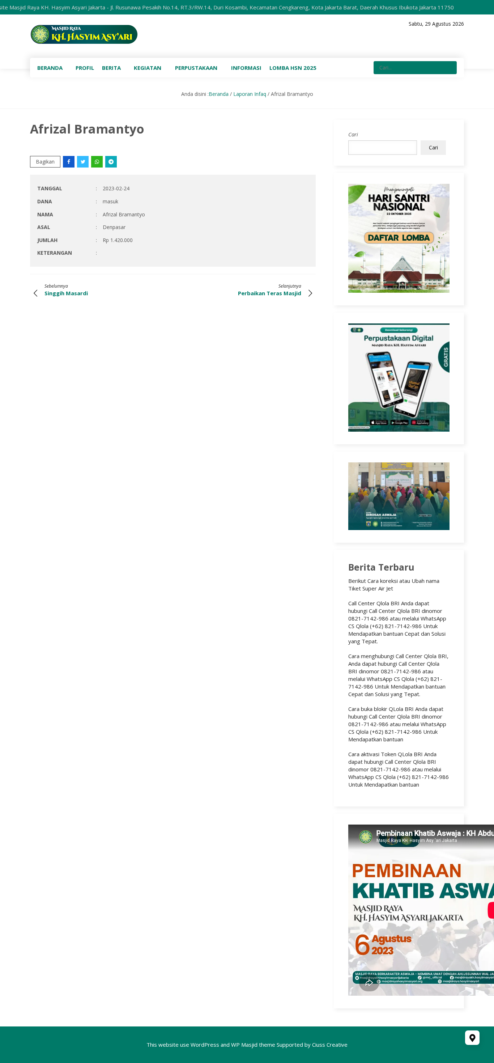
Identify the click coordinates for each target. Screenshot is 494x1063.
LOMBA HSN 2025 (292, 67)
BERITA (111, 67)
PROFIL (85, 67)
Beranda (219, 93)
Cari (353, 134)
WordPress (205, 1044)
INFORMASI (246, 67)
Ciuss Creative (330, 1044)
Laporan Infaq (249, 93)
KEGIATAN (147, 67)
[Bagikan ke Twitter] (83, 161)
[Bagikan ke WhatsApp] (97, 161)
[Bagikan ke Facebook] (69, 161)
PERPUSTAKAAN (196, 67)
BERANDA (50, 67)
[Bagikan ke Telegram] (111, 161)
